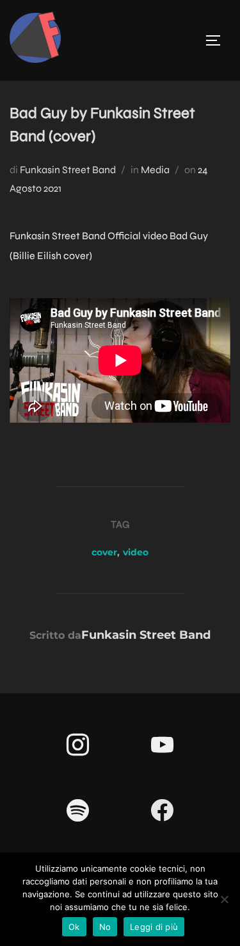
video (135, 552)
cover (104, 552)
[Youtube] (162, 745)
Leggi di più (154, 927)
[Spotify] (78, 810)
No (105, 927)
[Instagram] (78, 745)
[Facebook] (162, 810)
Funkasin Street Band (68, 170)
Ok (74, 927)
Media (155, 170)
